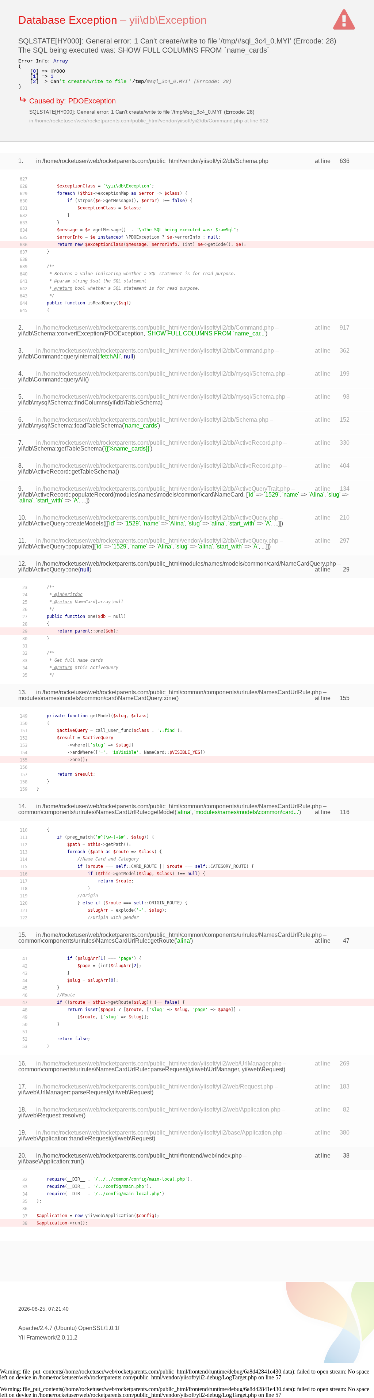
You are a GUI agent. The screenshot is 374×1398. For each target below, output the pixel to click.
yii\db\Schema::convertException (60, 333)
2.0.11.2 (67, 1337)
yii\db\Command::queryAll (51, 379)
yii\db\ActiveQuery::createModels (60, 523)
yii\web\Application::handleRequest (64, 1138)
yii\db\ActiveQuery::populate (54, 546)
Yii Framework (37, 1337)
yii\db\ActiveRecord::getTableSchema (66, 471)
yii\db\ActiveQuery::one (48, 569)
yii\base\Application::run (49, 1161)
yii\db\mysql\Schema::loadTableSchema (70, 425)
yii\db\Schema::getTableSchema (60, 448)
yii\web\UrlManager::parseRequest (63, 1092)
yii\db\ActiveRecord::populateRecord (65, 494)
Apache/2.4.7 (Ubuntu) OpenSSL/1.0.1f (68, 1328)
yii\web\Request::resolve (50, 1115)
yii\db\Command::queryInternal (58, 356)
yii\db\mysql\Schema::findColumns (63, 402)
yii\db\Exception (168, 20)
